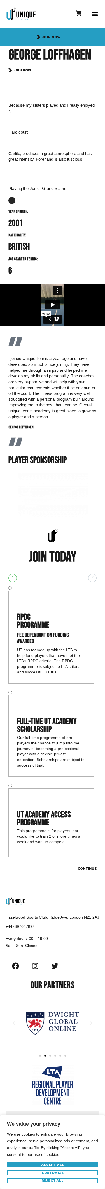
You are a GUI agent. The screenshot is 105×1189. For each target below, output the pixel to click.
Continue (87, 868)
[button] (94, 14)
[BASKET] (79, 13)
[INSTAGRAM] (11, 200)
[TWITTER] (54, 966)
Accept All (52, 1164)
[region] (52, 1152)
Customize (53, 1172)
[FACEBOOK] (15, 966)
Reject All (52, 1180)
